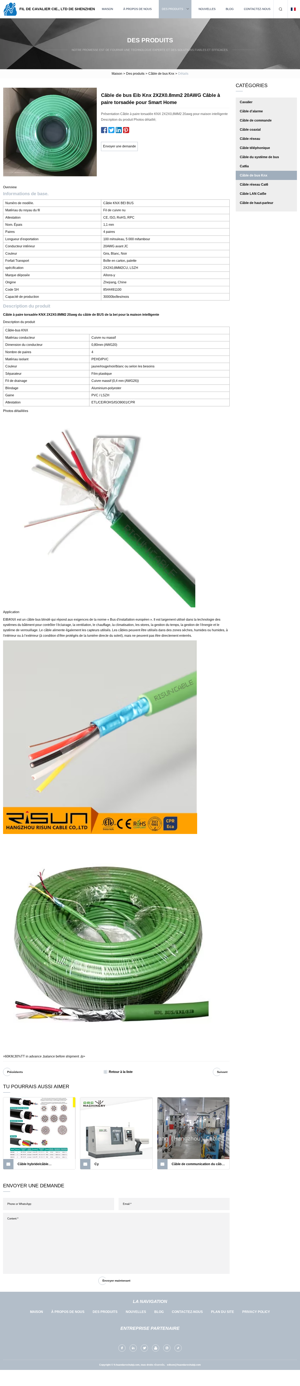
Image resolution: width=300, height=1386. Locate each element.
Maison (107, 9)
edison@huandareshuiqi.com (184, 1364)
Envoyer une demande (119, 146)
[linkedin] (133, 1348)
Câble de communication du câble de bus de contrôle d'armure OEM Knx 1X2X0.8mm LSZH (198, 1165)
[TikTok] (178, 1348)
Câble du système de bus (259, 157)
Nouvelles (207, 9)
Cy (96, 1164)
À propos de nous (137, 9)
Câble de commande (256, 120)
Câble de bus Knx (161, 73)
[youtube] (155, 1348)
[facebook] (122, 1348)
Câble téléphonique (255, 148)
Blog (230, 9)
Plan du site (222, 1312)
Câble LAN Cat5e (253, 193)
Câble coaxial (250, 129)
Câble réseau (250, 138)
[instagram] (166, 1348)
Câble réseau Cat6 (254, 184)
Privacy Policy (256, 1312)
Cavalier (246, 102)
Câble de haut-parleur (256, 203)
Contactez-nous (257, 9)
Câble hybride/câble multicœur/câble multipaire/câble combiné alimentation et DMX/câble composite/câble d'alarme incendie (43, 1165)
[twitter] (144, 1348)
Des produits (172, 9)
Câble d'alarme (251, 111)
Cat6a (244, 166)
